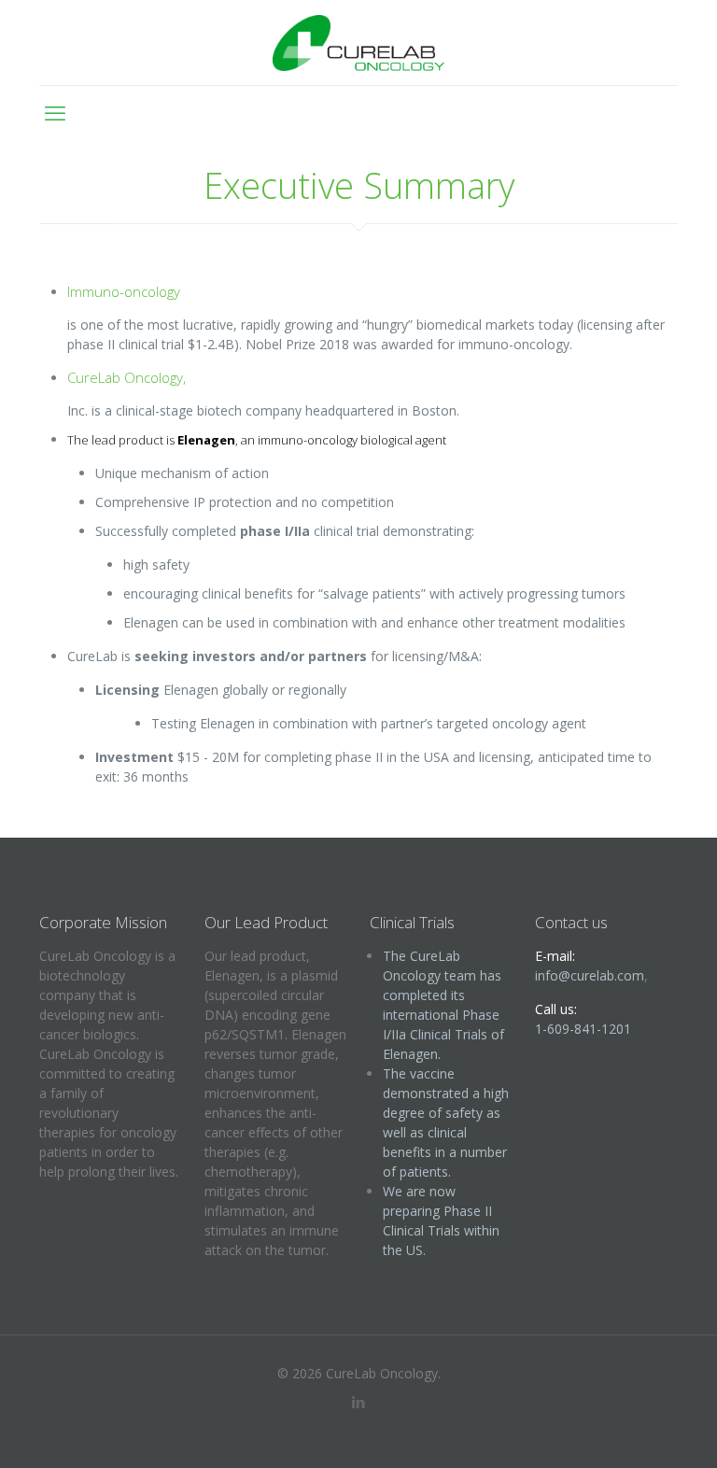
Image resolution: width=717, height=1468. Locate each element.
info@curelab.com (589, 975)
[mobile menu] (55, 112)
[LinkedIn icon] (359, 1401)
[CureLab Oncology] (358, 42)
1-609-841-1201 (583, 1028)
